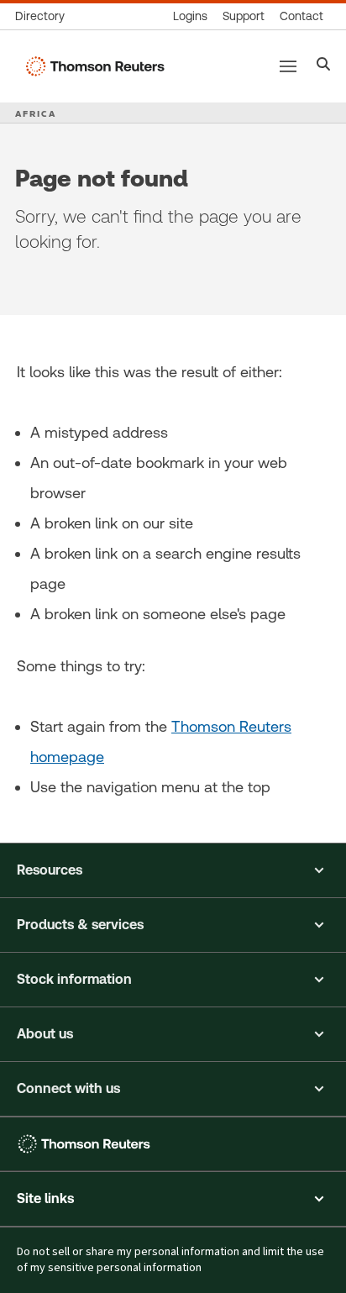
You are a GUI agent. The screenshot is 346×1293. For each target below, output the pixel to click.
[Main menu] (288, 66)
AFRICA (35, 113)
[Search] (324, 66)
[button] (173, 870)
